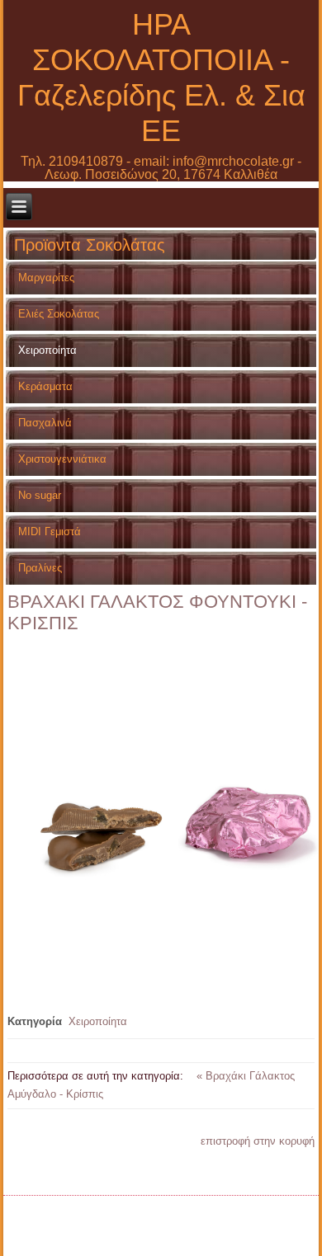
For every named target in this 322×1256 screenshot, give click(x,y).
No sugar (39, 495)
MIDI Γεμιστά (49, 531)
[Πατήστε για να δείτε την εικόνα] (164, 969)
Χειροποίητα (47, 350)
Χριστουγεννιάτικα (62, 459)
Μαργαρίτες (46, 277)
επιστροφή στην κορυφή (258, 1141)
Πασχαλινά (45, 422)
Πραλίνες (40, 568)
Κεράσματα (45, 386)
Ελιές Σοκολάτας (58, 314)
